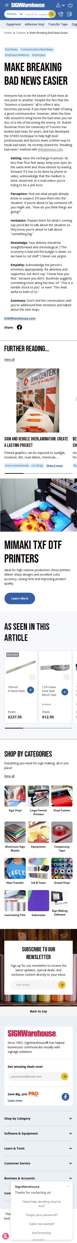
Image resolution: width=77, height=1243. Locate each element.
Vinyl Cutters (61, 810)
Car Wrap (37, 465)
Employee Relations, (17, 55)
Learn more (15, 1100)
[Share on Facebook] (19, 327)
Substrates (38, 915)
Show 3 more (54, 465)
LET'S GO (64, 1076)
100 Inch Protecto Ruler (16, 689)
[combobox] (30, 14)
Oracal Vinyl (62, 883)
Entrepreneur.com (50, 149)
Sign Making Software (60, 912)
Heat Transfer (15, 883)
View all (9, 359)
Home (8, 33)
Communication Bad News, (37, 49)
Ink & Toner (38, 883)
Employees (38, 55)
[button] (70, 5)
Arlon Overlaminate (17, 465)
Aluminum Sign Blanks (15, 848)
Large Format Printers (38, 812)
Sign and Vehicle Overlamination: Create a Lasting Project (36, 442)
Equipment (38, 846)
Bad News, (11, 49)
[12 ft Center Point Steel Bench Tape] (55, 667)
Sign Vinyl (15, 810)
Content (20, 33)
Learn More (19, 598)
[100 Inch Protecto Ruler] (21, 667)
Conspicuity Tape (62, 848)
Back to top (38, 1011)
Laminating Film (15, 915)
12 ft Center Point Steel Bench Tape (49, 691)
